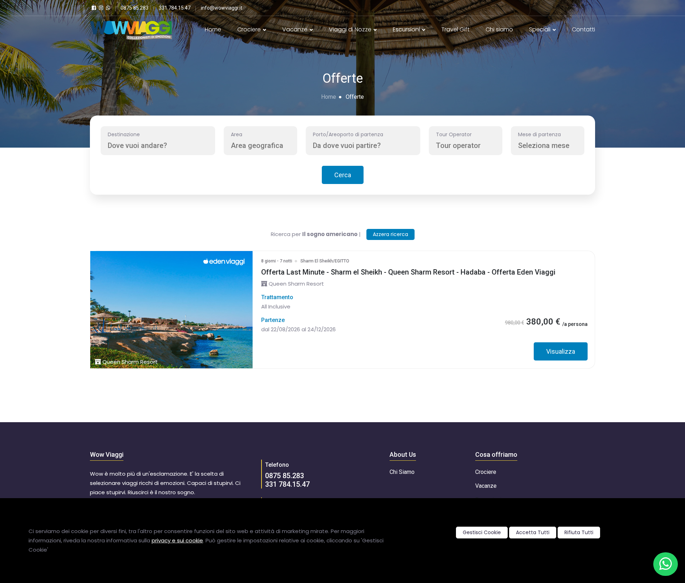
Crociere (249, 29)
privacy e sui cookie (177, 540)
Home (213, 29)
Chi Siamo (402, 472)
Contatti (583, 29)
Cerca (342, 175)
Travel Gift (455, 29)
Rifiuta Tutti (578, 532)
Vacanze (295, 29)
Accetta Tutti (532, 532)
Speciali (540, 29)
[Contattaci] (665, 564)
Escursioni (407, 29)
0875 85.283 (284, 475)
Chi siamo (499, 29)
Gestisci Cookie (482, 532)
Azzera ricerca (390, 234)
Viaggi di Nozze (351, 29)
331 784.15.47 (287, 484)
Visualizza (560, 351)
